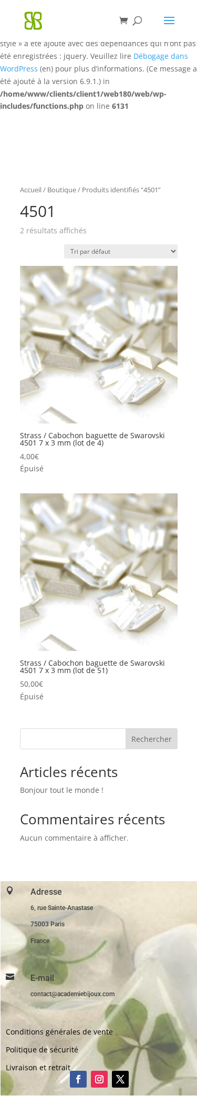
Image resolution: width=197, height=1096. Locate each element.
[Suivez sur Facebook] (78, 1079)
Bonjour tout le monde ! (61, 790)
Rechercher (151, 739)
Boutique (61, 189)
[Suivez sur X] (120, 1079)
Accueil (31, 189)
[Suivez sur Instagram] (99, 1079)
